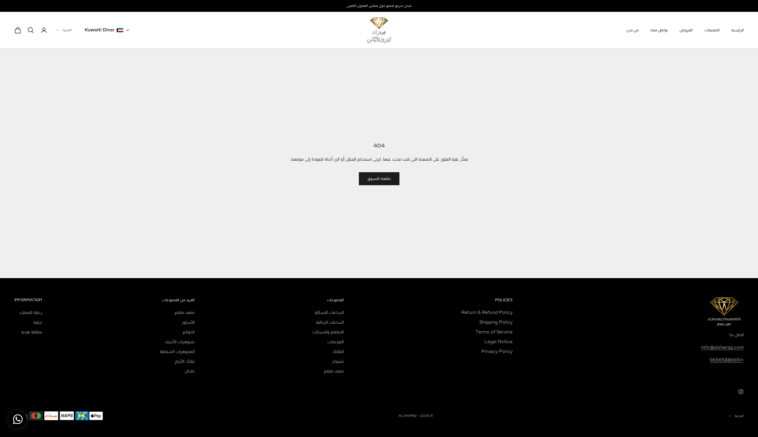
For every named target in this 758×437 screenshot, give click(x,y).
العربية (67, 30)
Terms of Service (494, 332)
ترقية (37, 322)
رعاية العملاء (31, 312)
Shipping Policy (496, 322)
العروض (686, 30)
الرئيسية (737, 30)
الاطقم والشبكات (328, 332)
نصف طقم (334, 371)
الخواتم (189, 332)
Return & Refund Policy (487, 312)
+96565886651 (727, 360)
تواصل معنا (659, 30)
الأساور (188, 322)
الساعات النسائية (329, 312)
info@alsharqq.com (722, 347)
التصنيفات (712, 30)
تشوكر (338, 361)
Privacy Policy (497, 351)
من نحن (633, 30)
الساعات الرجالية (330, 322)
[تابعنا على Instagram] (741, 392)
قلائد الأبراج (184, 361)
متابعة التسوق (379, 178)
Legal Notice (498, 341)
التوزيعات (335, 341)
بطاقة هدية (31, 332)
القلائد (338, 351)
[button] (107, 30)
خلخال (189, 371)
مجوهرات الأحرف (180, 341)
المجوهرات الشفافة (177, 351)
